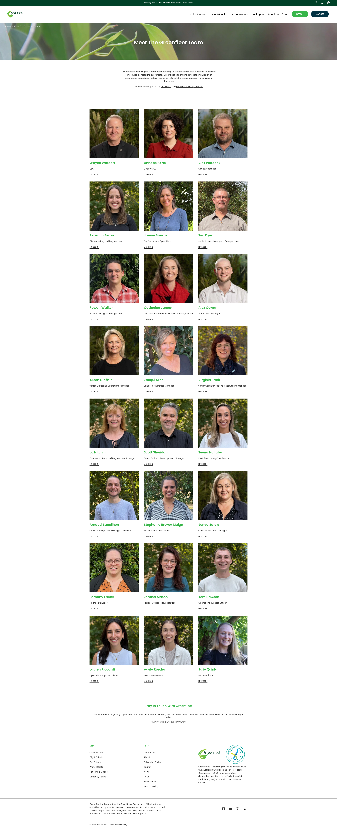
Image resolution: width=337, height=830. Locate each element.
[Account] (316, 3)
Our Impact (258, 14)
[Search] (322, 3)
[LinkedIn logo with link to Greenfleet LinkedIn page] (244, 809)
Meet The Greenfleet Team (27, 26)
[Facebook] (223, 809)
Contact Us (150, 752)
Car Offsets (95, 762)
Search (147, 766)
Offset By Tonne (98, 776)
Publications (150, 781)
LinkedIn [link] (94, 319)
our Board (166, 86)
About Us (273, 14)
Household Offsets (99, 771)
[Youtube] (230, 809)
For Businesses (197, 14)
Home (8, 26)
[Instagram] (237, 809)
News (285, 14)
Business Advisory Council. (189, 86)
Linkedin (94, 174)
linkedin (148, 174)
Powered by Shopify (118, 824)
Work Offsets (96, 766)
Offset (299, 14)
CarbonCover (97, 752)
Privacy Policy (151, 786)
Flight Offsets (96, 757)
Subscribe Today (152, 762)
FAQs (146, 776)
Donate (320, 14)
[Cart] (328, 3)
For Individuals (217, 14)
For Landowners (238, 14)
